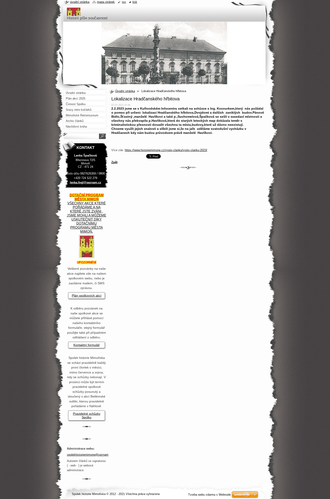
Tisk (134, 2)
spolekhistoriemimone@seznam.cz (89, 454)
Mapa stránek (106, 2)
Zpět (114, 162)
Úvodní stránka (125, 91)
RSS (124, 2)
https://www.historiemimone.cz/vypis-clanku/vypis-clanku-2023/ (166, 150)
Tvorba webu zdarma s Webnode (209, 494)
